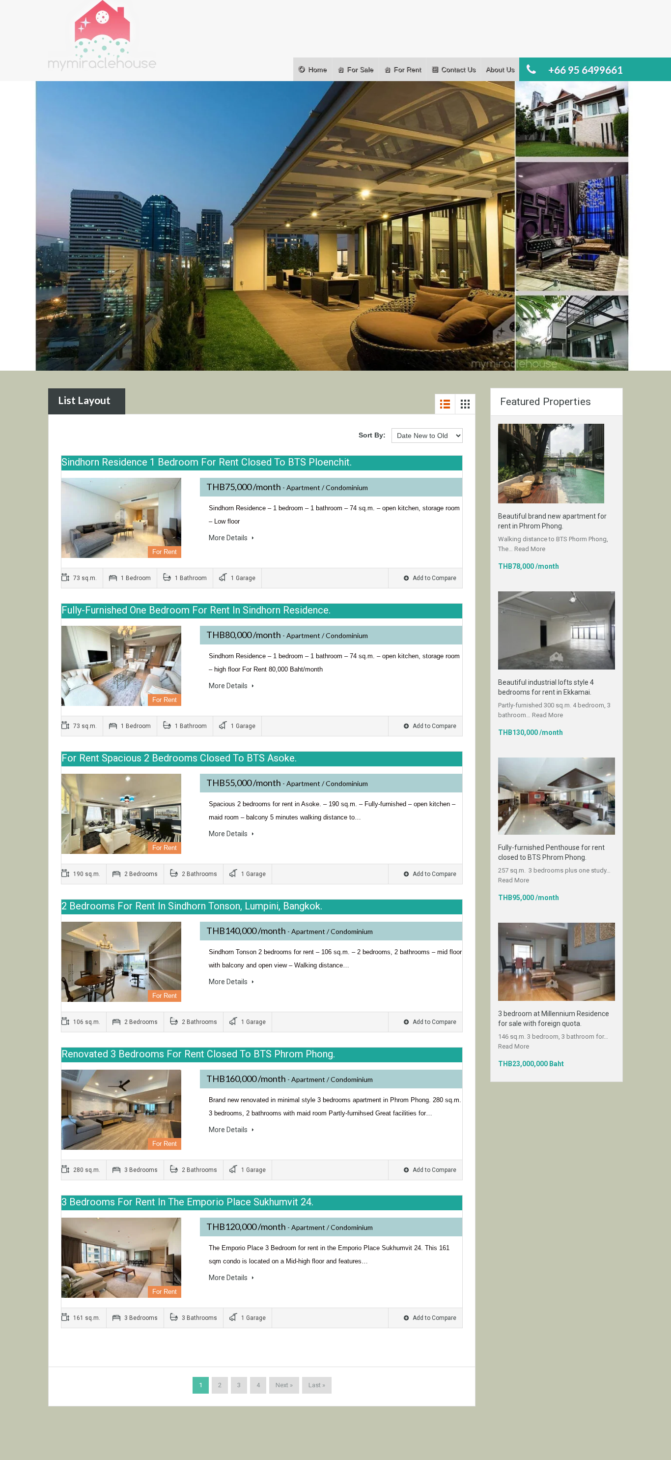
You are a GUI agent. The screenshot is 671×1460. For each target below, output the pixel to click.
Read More (529, 549)
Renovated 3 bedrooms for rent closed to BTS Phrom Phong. (198, 1054)
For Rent (407, 69)
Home (317, 69)
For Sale (360, 69)
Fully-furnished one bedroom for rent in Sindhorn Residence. (196, 610)
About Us (500, 69)
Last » (316, 1385)
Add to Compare (433, 578)
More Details (229, 538)
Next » (284, 1385)
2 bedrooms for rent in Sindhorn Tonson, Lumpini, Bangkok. (191, 906)
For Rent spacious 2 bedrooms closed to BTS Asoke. (179, 758)
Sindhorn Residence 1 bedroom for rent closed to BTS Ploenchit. (206, 462)
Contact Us (458, 69)
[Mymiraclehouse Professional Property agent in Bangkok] (102, 40)
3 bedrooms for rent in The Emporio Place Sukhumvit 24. (187, 1202)
